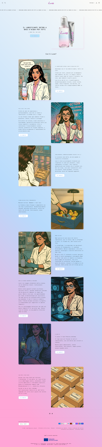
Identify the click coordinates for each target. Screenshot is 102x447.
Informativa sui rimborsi (61, 428)
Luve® (27, 428)
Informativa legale (79, 429)
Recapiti (53, 428)
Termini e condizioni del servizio (75, 428)
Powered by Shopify (33, 428)
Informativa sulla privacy (44, 428)
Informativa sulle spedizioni (67, 429)
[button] (2, 3)
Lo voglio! (35, 35)
